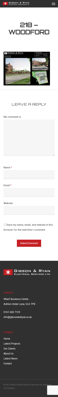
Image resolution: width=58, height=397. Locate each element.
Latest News (10, 358)
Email (7, 185)
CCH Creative (9, 388)
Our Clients (9, 348)
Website (8, 203)
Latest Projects (12, 343)
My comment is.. (13, 116)
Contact (8, 363)
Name (8, 167)
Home (7, 338)
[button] (53, 3)
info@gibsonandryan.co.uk (18, 317)
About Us (8, 353)
